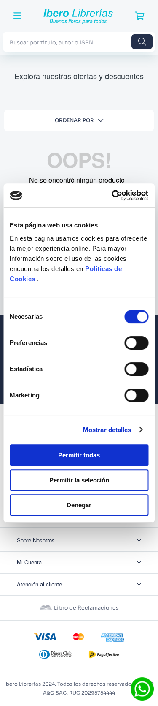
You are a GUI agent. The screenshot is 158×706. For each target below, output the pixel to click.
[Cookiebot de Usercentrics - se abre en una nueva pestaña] (112, 195)
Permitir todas (79, 455)
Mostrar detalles (107, 429)
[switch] (136, 343)
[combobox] (79, 41)
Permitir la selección (79, 480)
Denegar (79, 505)
